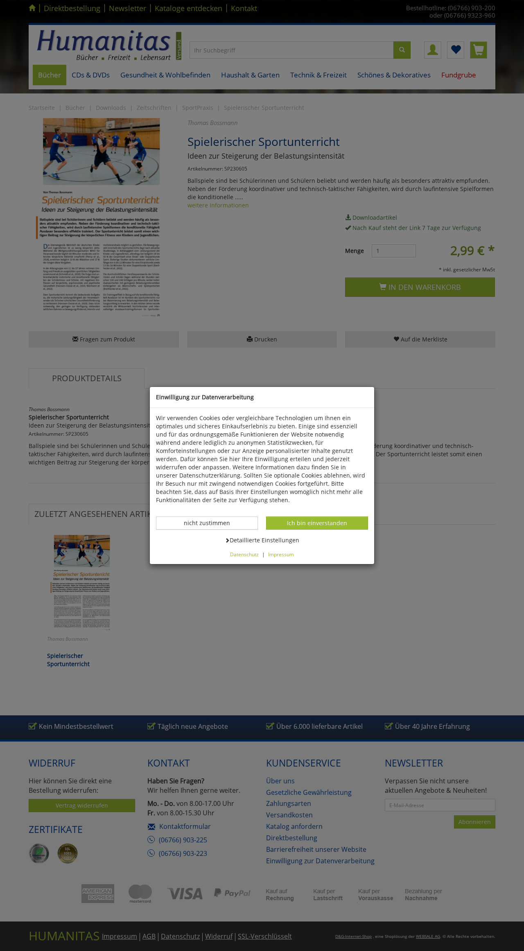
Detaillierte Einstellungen (264, 540)
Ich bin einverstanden (317, 523)
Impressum (281, 554)
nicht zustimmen (211, 523)
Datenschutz (244, 554)
